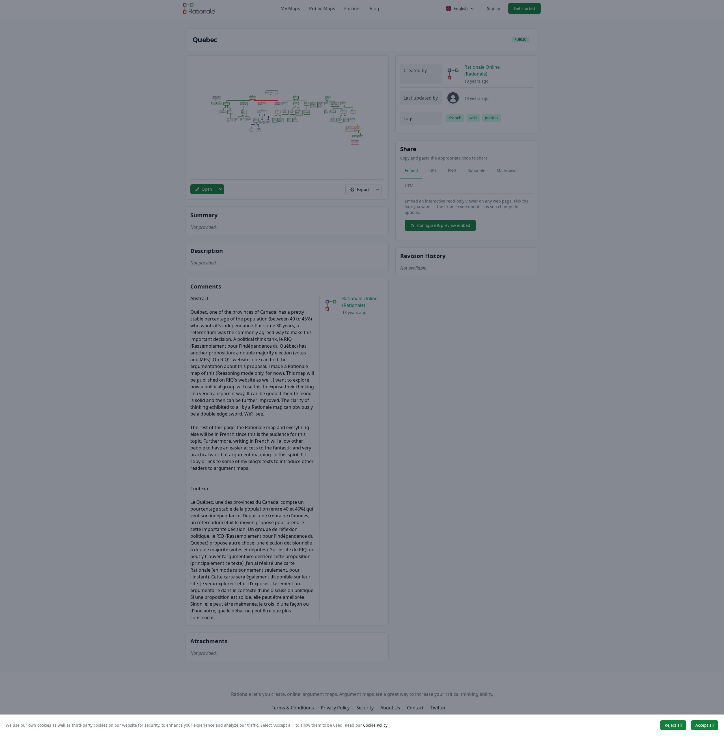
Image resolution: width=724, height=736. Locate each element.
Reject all (673, 725)
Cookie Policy (375, 725)
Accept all (704, 725)
